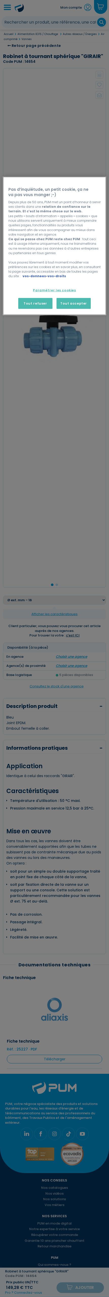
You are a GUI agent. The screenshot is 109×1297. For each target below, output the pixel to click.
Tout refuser (35, 303)
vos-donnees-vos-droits (44, 276)
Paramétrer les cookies (54, 290)
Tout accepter (73, 303)
